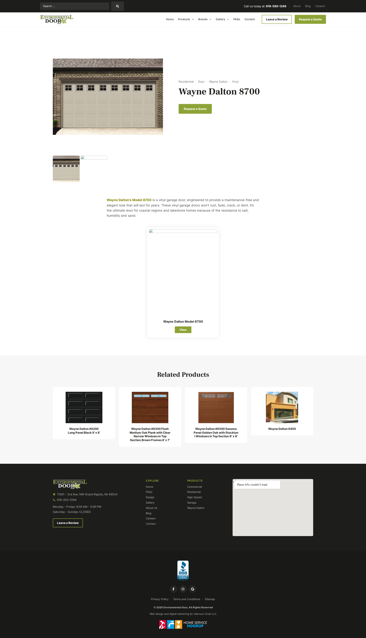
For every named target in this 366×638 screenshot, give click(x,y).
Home (170, 19)
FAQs (236, 19)
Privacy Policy (160, 599)
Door (201, 81)
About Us (151, 507)
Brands (203, 19)
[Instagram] (183, 589)
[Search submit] (117, 6)
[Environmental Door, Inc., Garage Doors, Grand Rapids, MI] (183, 570)
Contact (250, 19)
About (297, 6)
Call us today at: (265, 6)
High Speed (194, 497)
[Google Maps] (192, 589)
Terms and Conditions (186, 599)
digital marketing (179, 613)
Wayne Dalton (218, 81)
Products (184, 19)
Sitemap (210, 599)
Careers (320, 6)
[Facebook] (173, 589)
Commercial (194, 486)
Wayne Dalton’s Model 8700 (129, 200)
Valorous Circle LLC (204, 613)
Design (150, 497)
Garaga (191, 502)
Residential (186, 81)
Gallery (220, 19)
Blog (308, 6)
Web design (157, 613)
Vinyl (235, 81)
